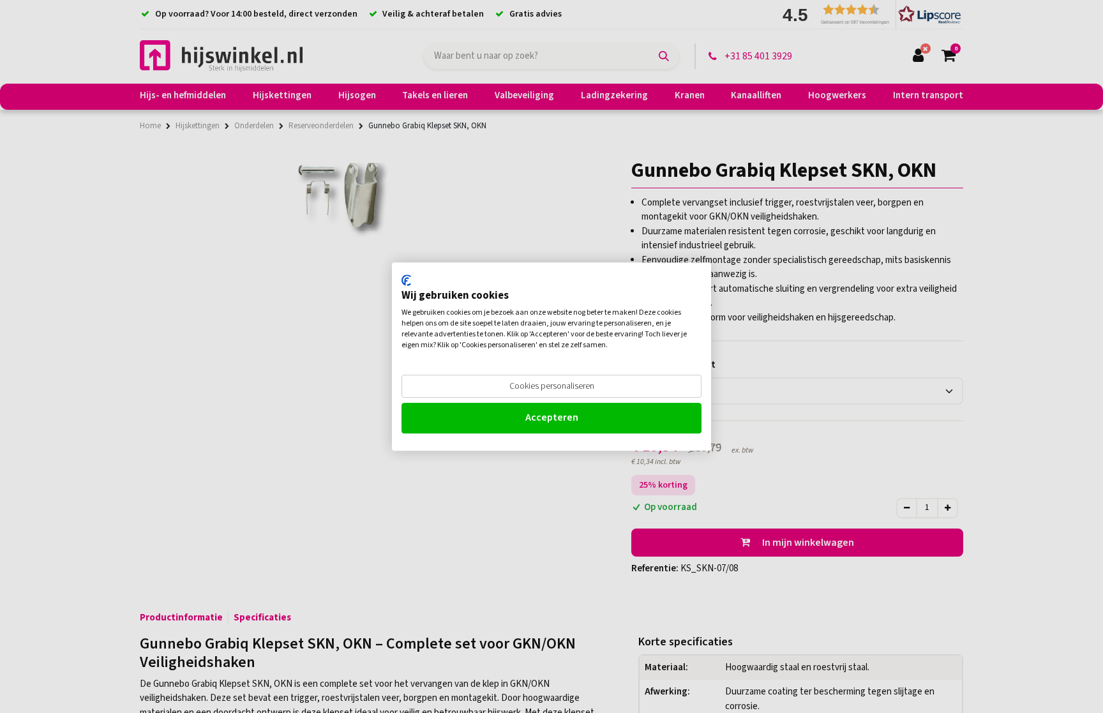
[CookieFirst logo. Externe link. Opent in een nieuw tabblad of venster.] (406, 280)
